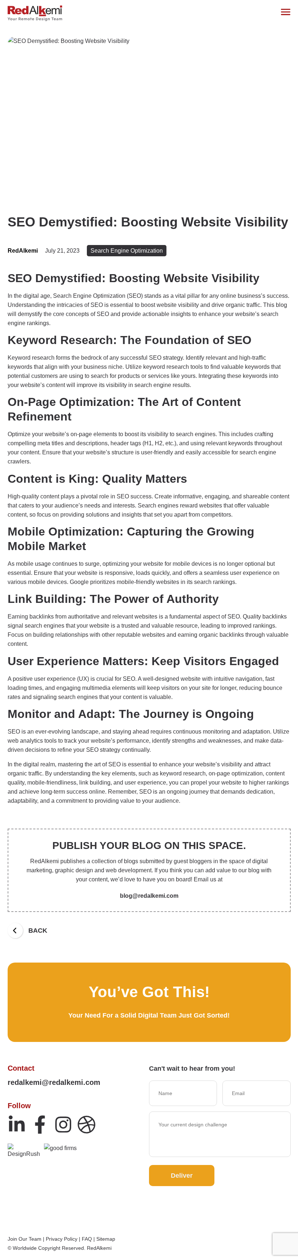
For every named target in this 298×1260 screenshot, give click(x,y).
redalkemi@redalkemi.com (54, 1082)
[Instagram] (63, 1124)
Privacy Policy (61, 1239)
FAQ (87, 1239)
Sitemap (105, 1239)
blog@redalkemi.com (149, 896)
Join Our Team (24, 1239)
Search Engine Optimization (126, 251)
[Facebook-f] (40, 1124)
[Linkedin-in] (17, 1124)
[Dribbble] (86, 1124)
